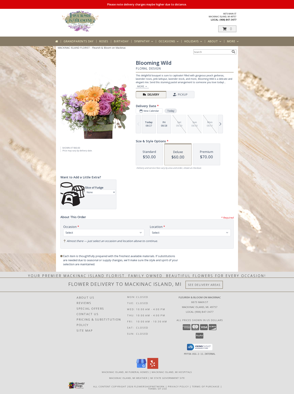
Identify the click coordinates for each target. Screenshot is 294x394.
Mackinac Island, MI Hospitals (172, 372)
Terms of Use (157, 388)
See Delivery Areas (204, 285)
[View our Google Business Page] (141, 368)
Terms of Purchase (206, 386)
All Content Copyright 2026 (113, 386)
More (231, 41)
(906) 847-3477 (227, 19)
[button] (227, 29)
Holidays (191, 41)
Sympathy (142, 41)
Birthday (121, 41)
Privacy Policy (178, 386)
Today (170, 110)
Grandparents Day (79, 41)
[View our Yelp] (152, 368)
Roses (103, 41)
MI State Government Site (167, 378)
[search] (233, 52)
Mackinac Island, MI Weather (128, 378)
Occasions (167, 41)
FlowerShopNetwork (149, 386)
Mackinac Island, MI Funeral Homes (125, 372)
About (213, 41)
